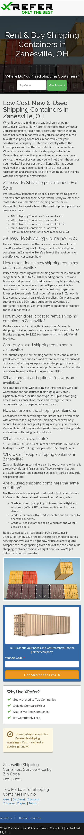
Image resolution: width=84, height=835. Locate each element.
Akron (6, 799)
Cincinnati (19, 799)
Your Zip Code (14, 657)
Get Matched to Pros (40, 675)
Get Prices (55, 85)
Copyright (56, 828)
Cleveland (33, 799)
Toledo (33, 803)
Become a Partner (30, 818)
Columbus (9, 803)
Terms (44, 828)
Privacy (33, 828)
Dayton (21, 803)
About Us (6, 818)
